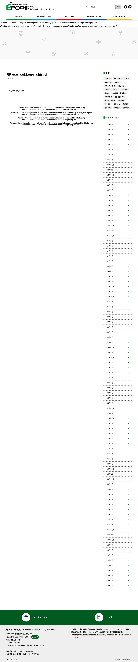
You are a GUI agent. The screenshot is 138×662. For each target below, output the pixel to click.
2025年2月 (109, 215)
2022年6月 (109, 378)
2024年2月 (109, 276)
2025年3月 (109, 210)
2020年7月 (109, 494)
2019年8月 (109, 550)
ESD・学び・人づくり (121, 78)
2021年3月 (109, 454)
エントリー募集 (110, 86)
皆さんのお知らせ (119, 16)
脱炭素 (125, 104)
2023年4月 (109, 327)
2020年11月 (110, 474)
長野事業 (117, 108)
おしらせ (121, 86)
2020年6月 (109, 499)
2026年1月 (109, 160)
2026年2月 (109, 155)
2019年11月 (110, 535)
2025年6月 (109, 195)
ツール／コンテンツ (111, 89)
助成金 (107, 93)
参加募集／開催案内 (119, 93)
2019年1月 (109, 585)
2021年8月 (109, 428)
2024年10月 (110, 236)
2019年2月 (109, 580)
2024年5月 (109, 261)
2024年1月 (109, 281)
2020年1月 (109, 525)
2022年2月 (109, 398)
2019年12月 (110, 530)
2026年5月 (109, 139)
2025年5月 (109, 200)
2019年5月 (109, 565)
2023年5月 (109, 322)
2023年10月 (110, 296)
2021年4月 (109, 449)
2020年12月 (110, 469)
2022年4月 (109, 388)
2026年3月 (109, 149)
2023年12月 (110, 286)
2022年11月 (110, 352)
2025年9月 (109, 180)
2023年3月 (109, 332)
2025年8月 (109, 185)
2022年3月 (109, 393)
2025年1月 (109, 220)
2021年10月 (110, 418)
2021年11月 (110, 413)
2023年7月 (109, 312)
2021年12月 (110, 408)
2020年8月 (109, 489)
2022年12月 (110, 347)
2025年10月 (110, 175)
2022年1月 (109, 403)
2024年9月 (109, 241)
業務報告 (117, 104)
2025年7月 (109, 190)
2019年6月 (109, 560)
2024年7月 (109, 251)
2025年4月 (109, 205)
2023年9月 (109, 302)
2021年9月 (109, 423)
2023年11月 (110, 291)
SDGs (117, 82)
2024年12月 (110, 226)
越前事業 (108, 108)
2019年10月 (110, 540)
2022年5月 (109, 383)
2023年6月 (109, 317)
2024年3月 (109, 271)
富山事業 (121, 100)
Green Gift (108, 82)
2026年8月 (109, 124)
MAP (36, 637)
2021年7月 (109, 433)
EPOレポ (108, 78)
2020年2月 (109, 520)
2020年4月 (109, 509)
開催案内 (126, 108)
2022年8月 (109, 367)
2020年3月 (109, 514)
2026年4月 (109, 144)
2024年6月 (109, 256)
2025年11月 (110, 170)
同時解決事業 (119, 97)
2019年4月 (109, 570)
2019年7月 (109, 555)
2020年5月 (109, 504)
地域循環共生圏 (110, 100)
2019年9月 (109, 545)
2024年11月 (110, 231)
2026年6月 (109, 134)
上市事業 (124, 89)
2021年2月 (109, 459)
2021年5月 (109, 443)
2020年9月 (109, 484)
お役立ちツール (69, 16)
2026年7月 (109, 129)
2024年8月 (109, 246)
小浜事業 (108, 104)
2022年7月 (109, 372)
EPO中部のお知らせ (94, 16)
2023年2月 (109, 337)
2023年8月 (109, 307)
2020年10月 (110, 479)
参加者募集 (108, 97)
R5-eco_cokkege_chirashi (15, 91)
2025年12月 (110, 165)
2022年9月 (109, 362)
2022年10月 (110, 357)
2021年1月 (109, 464)
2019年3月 (109, 575)
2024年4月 (109, 266)
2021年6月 (109, 438)
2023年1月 (109, 342)
